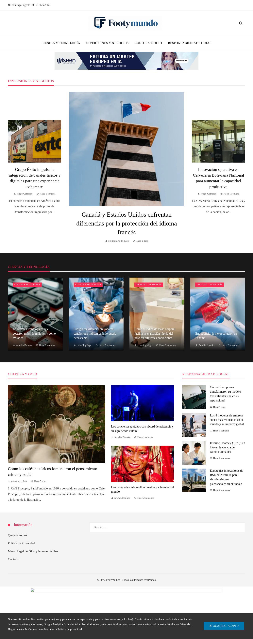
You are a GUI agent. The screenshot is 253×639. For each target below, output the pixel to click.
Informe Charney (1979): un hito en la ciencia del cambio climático (227, 447)
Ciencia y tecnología (27, 284)
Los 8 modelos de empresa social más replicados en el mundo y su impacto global (227, 420)
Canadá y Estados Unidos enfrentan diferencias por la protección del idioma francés (126, 223)
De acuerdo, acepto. (224, 625)
